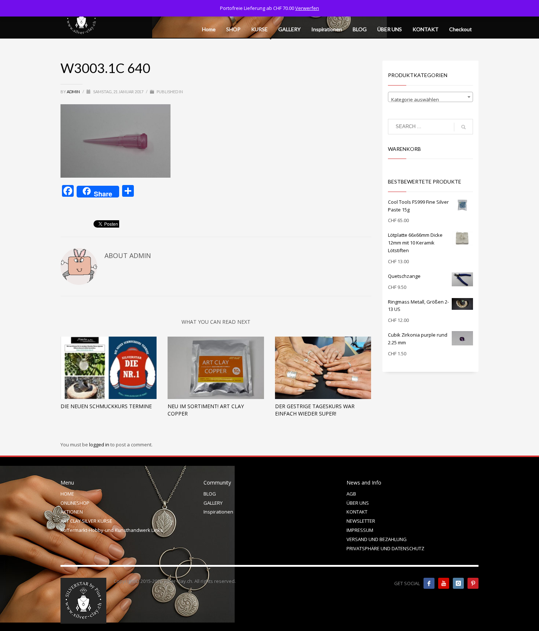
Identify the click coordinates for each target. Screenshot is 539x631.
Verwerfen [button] (307, 8)
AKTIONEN (71, 511)
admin (74, 91)
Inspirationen (218, 511)
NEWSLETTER (360, 521)
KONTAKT (356, 511)
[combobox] (430, 97)
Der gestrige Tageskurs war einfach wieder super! (315, 410)
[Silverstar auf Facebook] (428, 583)
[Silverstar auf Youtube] (443, 583)
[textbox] (430, 99)
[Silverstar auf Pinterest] (472, 583)
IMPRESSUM (359, 530)
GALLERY (213, 503)
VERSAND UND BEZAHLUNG (376, 539)
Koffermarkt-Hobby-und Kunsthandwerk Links (111, 530)
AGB (351, 493)
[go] (463, 127)
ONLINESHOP (74, 503)
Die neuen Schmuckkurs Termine (106, 406)
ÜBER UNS (357, 503)
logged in (99, 444)
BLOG (209, 493)
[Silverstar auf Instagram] (458, 583)
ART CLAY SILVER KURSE (86, 521)
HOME (67, 493)
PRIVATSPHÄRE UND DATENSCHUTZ (385, 548)
